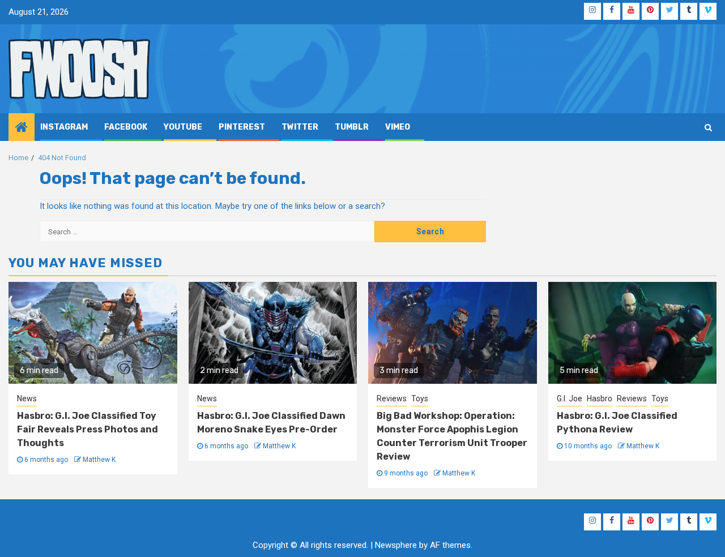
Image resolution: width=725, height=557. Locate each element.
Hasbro (599, 398)
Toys (419, 398)
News (27, 398)
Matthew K (99, 460)
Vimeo (397, 127)
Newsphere (396, 545)
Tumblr (352, 127)
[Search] (708, 127)
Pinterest (242, 127)
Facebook (125, 127)
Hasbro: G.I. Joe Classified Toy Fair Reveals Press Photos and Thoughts (87, 429)
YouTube (183, 127)
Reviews (392, 398)
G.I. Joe (569, 398)
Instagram (64, 127)
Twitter (300, 127)
